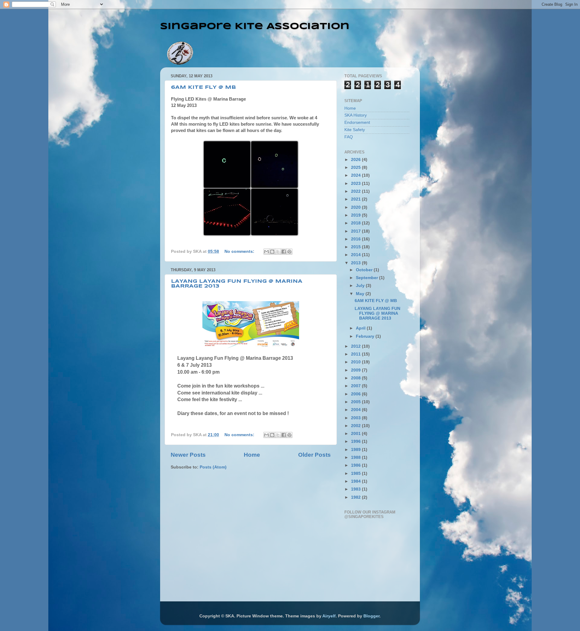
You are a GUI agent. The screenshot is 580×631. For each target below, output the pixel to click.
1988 (356, 457)
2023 (356, 183)
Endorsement (357, 122)
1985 (356, 473)
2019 (356, 215)
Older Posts (314, 455)
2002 (356, 425)
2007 (356, 386)
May (361, 293)
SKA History (355, 115)
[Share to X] (278, 252)
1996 (356, 441)
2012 (356, 346)
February (365, 336)
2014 (356, 255)
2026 (356, 159)
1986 (356, 465)
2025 (356, 167)
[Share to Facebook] (284, 252)
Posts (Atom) (213, 467)
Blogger (371, 616)
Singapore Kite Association (255, 26)
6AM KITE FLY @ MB (203, 87)
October (365, 270)
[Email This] (266, 252)
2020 (356, 207)
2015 (356, 247)
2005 (356, 402)
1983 (356, 489)
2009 (356, 370)
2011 (356, 354)
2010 (356, 362)
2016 (356, 239)
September (367, 277)
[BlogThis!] (272, 252)
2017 (356, 231)
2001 (356, 433)
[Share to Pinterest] (289, 252)
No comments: (240, 251)
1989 (356, 449)
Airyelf (329, 616)
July (361, 285)
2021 (356, 199)
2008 (356, 378)
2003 (356, 418)
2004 (356, 409)
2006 (356, 394)
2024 (356, 175)
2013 (356, 263)
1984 (356, 481)
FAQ (348, 137)
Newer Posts (188, 455)
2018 (356, 223)
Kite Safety (354, 129)
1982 (356, 497)
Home (252, 455)
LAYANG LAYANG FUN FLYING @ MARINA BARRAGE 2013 (377, 313)
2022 (356, 191)
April (361, 328)
